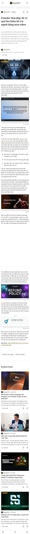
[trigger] (27, 3)
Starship (3, 303)
